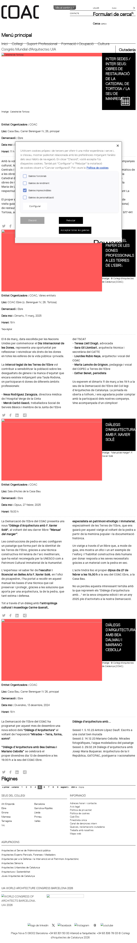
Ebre (3, 808)
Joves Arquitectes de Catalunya (18, 876)
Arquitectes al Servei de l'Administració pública (25, 850)
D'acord (32, 220)
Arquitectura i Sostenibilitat (15, 871)
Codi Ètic (74, 816)
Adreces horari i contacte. (83, 803)
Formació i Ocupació (77, 44)
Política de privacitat (81, 810)
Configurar (35, 206)
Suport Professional (42, 44)
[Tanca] (118, 146)
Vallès (37, 821)
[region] (68, 192)
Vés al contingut (64, 7)
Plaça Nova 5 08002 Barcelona (30, 933)
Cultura (103, 44)
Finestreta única (78, 820)
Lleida (37, 812)
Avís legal (75, 806)
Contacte (74, 13)
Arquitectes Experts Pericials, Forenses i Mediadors (28, 854)
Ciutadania (127, 50)
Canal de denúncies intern (83, 823)
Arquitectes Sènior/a (12, 863)
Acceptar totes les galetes (75, 230)
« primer (5, 786)
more (81, 787)
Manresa (6, 816)
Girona (4, 812)
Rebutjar (70, 220)
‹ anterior (15, 786)
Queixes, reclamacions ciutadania (87, 826)
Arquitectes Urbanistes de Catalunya (20, 867)
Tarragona (6, 821)
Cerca (97, 23)
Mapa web (75, 833)
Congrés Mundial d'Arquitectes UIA (28, 49)
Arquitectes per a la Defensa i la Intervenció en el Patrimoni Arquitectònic (40, 859)
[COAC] (34, 14)
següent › (65, 786)
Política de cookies (80, 813)
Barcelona (39, 804)
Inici (4, 44)
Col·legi (17, 44)
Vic (3, 825)
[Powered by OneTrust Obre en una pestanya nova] (106, 241)
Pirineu (38, 816)
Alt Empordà (7, 804)
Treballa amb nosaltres (81, 830)
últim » (74, 786)
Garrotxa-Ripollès (43, 808)
